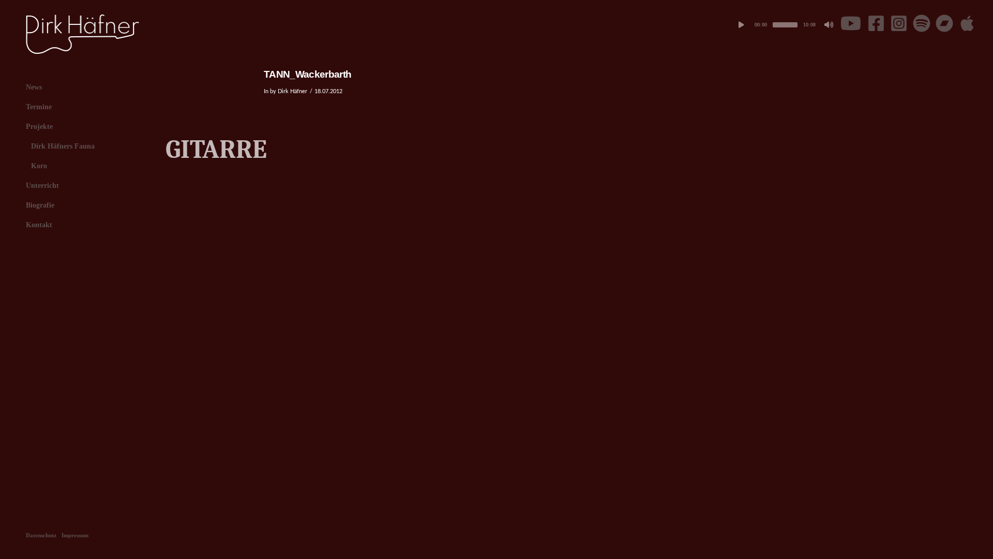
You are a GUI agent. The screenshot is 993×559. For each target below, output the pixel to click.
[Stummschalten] (829, 25)
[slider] (785, 24)
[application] (785, 25)
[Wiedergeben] (741, 25)
